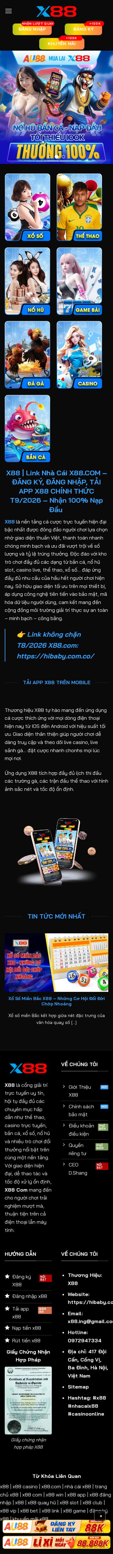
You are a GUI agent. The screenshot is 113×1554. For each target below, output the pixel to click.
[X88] (56, 11)
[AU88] (56, 1526)
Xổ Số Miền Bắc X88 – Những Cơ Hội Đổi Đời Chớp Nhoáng (56, 1001)
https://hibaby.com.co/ (55, 655)
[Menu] (8, 11)
